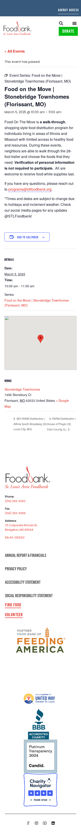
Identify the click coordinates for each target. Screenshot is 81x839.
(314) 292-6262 (15, 501)
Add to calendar (28, 237)
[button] (61, 23)
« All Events (14, 51)
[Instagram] (36, 823)
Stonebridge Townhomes (22, 389)
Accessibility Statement (22, 582)
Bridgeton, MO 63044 (19, 530)
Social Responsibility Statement (29, 595)
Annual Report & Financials (25, 555)
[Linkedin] (53, 823)
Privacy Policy (16, 569)
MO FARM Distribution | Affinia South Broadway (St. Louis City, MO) (30, 424)
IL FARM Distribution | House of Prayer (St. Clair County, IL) (61, 424)
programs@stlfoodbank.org (30, 189)
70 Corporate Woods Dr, (21, 525)
